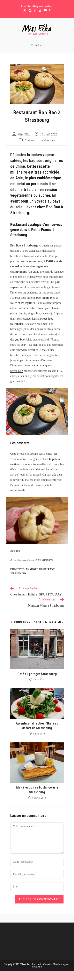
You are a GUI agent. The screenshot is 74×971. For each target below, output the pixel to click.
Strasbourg (18, 573)
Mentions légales (61, 964)
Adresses (30, 140)
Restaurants (47, 140)
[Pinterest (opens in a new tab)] (35, 10)
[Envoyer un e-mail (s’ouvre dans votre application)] (50, 10)
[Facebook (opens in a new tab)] (30, 10)
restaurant (46, 569)
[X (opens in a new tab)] (24, 10)
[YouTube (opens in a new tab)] (45, 10)
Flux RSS (37, 966)
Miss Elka (24, 134)
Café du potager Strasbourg (37, 674)
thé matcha (42, 469)
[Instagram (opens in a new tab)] (39, 10)
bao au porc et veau (48, 308)
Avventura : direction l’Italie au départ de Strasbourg (37, 725)
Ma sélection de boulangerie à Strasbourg (37, 789)
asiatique (32, 569)
